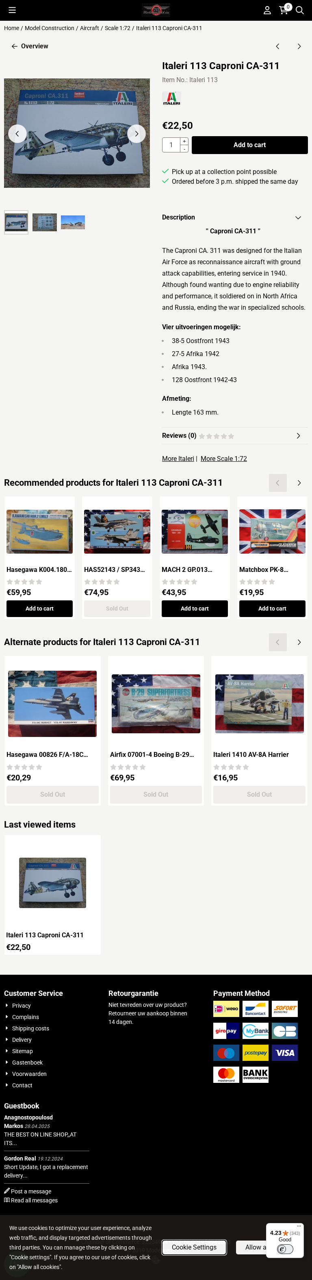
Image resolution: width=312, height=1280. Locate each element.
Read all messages (34, 1200)
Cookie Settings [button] (194, 1247)
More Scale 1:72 (224, 459)
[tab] (235, 217)
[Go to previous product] (278, 46)
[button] (12, 10)
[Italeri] (171, 103)
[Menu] (299, 1228)
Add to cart (250, 145)
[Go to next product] (299, 46)
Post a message (31, 1191)
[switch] (285, 1249)
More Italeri (178, 459)
